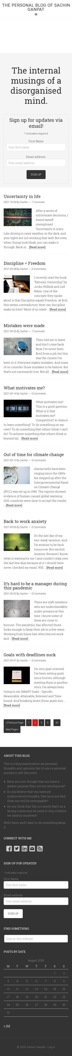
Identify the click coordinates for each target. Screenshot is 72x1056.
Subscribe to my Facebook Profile (9, 848)
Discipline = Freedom (24, 263)
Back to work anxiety (25, 521)
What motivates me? (24, 388)
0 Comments (39, 269)
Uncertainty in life (22, 196)
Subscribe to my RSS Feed (40, 848)
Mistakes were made (24, 325)
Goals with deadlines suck (30, 655)
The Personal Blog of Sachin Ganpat (36, 7)
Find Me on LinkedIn (24, 848)
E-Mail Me (32, 848)
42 (57, 722)
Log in (51, 1047)
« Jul (7, 1026)
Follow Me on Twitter (17, 848)
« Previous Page (14, 722)
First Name (36, 141)
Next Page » (12, 729)
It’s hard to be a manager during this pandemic (35, 586)
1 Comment (38, 202)
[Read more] (37, 247)
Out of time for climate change (34, 454)
